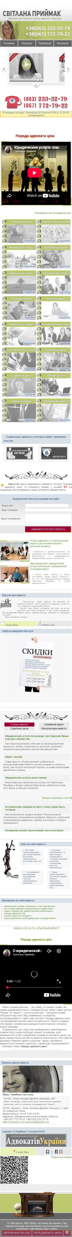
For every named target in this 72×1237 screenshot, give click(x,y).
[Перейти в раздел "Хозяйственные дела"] (53, 334)
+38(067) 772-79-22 (48, 34)
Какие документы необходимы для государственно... (31, 918)
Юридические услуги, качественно (26, 777)
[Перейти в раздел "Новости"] (19, 411)
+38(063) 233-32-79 (48, 28)
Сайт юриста (16, 1223)
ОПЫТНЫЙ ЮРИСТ (48, 928)
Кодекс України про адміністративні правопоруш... (29, 911)
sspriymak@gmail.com (36, 1122)
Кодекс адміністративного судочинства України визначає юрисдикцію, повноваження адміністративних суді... (58, 880)
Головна (9, 43)
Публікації (44, 43)
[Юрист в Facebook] (56, 1152)
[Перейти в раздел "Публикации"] (53, 411)
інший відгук (12, 625)
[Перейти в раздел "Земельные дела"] (19, 283)
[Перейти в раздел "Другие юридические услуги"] (53, 385)
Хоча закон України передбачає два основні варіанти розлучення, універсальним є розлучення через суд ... (32, 856)
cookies (53, 1229)
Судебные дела (19, 728)
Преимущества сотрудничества (53, 213)
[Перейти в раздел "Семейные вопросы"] (19, 232)
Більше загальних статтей (57, 798)
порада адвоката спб (14, 913)
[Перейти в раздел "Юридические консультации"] (53, 308)
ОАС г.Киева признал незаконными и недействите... (29, 908)
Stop (36, 86)
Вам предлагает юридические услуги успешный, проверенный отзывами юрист (48, 566)
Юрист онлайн (13, 757)
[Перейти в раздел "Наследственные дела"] (53, 232)
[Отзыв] (26, 68)
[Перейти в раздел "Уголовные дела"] (53, 360)
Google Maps (22, 1152)
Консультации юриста (54, 728)
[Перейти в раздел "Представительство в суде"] (19, 385)
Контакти (63, 43)
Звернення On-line (16, 1232)
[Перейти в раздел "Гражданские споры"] (53, 283)
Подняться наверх (61, 1157)
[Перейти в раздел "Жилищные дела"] (19, 257)
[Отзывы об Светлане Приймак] (8, 603)
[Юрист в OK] (60, 1152)
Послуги (27, 43)
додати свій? (48, 625)
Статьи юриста (19, 724)
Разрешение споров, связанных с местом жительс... (30, 906)
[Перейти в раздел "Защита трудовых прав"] (19, 308)
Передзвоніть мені (47, 1232)
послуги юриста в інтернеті (17, 916)
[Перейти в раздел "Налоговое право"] (19, 334)
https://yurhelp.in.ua (13, 1122)
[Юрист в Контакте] (47, 1152)
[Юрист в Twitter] (52, 1152)
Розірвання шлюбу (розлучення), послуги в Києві (34, 830)
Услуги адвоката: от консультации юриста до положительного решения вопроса (49, 543)
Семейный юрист (54, 724)
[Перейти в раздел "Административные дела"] (19, 360)
